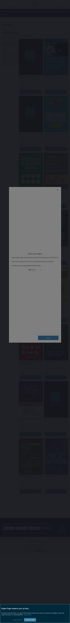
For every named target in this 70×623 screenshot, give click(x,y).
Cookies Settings (17, 620)
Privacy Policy (28, 614)
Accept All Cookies (30, 620)
